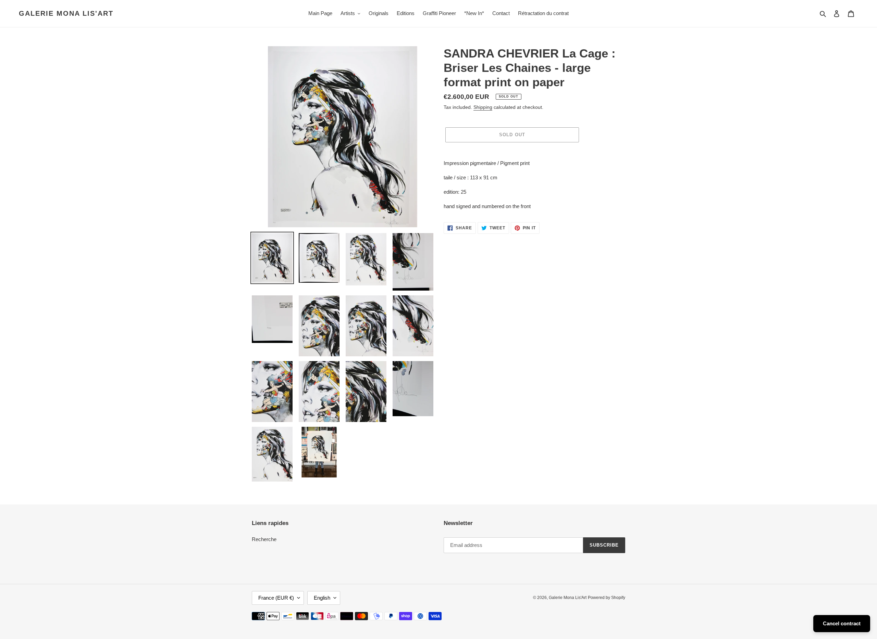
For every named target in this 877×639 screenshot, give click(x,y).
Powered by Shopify (606, 597)
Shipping (482, 107)
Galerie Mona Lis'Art (66, 13)
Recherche (264, 539)
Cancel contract (842, 623)
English (322, 598)
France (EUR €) (276, 598)
